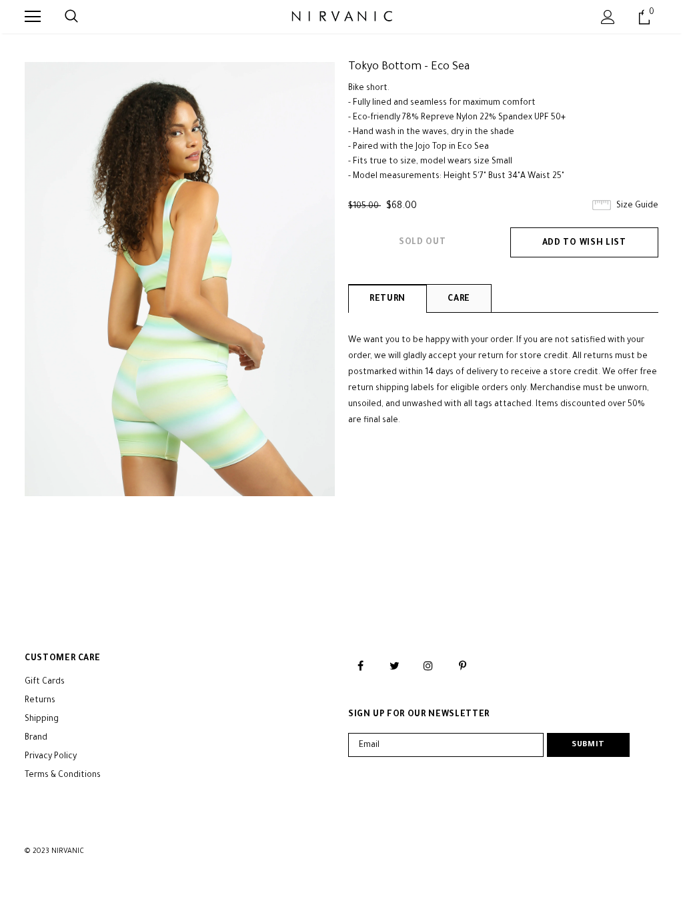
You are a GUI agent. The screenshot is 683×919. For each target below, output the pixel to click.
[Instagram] (428, 666)
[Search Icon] (71, 16)
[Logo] (341, 16)
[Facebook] (360, 666)
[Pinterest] (462, 666)
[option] (180, 279)
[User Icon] (608, 17)
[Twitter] (394, 666)
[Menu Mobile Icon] (33, 17)
